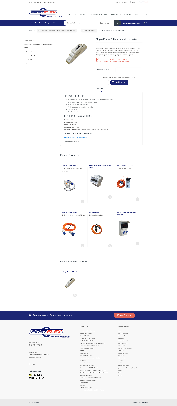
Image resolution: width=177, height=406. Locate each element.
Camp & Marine (84, 382)
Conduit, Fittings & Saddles (87, 387)
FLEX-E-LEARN (122, 358)
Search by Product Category (41, 23)
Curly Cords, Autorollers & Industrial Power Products (94, 373)
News (137, 14)
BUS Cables (83, 360)
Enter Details (124, 315)
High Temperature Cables (87, 365)
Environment (121, 370)
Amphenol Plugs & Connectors (88, 380)
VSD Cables (83, 350)
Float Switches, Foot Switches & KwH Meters (92, 390)
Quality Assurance (123, 343)
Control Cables (84, 353)
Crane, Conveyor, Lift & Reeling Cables (90, 368)
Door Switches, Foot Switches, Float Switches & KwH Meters (56, 30)
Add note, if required (103, 70)
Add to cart (121, 82)
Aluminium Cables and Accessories (89, 345)
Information (115, 14)
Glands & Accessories (86, 375)
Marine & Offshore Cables (87, 348)
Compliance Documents (98, 14)
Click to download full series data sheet (112, 59)
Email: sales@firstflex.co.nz (51, 2)
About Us (127, 14)
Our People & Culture (123, 365)
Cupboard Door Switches (32, 56)
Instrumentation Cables (86, 355)
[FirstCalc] (143, 2)
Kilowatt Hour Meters (89, 30)
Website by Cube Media (140, 403)
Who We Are (121, 363)
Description (101, 89)
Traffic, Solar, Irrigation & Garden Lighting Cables (93, 370)
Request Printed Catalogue (125, 348)
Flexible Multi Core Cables (87, 341)
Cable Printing (121, 350)
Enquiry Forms (121, 345)
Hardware (82, 385)
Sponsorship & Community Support (127, 368)
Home (68, 14)
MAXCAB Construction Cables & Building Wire (92, 343)
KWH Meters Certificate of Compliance (75, 137)
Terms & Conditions (123, 353)
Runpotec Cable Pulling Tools (88, 331)
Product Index (121, 355)
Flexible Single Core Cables (87, 338)
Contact (145, 14)
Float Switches (29, 51)
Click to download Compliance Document (113, 62)
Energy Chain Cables (85, 363)
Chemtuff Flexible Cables (86, 336)
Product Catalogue (121, 2)
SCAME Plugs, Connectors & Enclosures (90, 377)
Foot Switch (29, 60)
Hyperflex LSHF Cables (86, 333)
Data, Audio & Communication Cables (90, 358)
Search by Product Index (131, 23)
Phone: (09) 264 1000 (35, 2)
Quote (133, 2)
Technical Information (123, 341)
